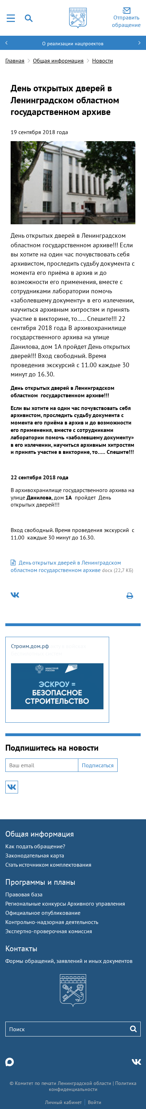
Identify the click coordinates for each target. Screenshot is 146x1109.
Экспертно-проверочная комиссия (48, 931)
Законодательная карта (34, 855)
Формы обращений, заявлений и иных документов (69, 960)
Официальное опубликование (42, 912)
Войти (94, 1102)
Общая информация (58, 60)
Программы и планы (40, 882)
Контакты (21, 948)
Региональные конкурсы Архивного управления (65, 903)
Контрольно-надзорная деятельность (51, 921)
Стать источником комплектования (48, 864)
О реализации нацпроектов (72, 43)
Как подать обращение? (35, 846)
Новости (102, 60)
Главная (14, 60)
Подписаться (98, 765)
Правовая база (24, 894)
